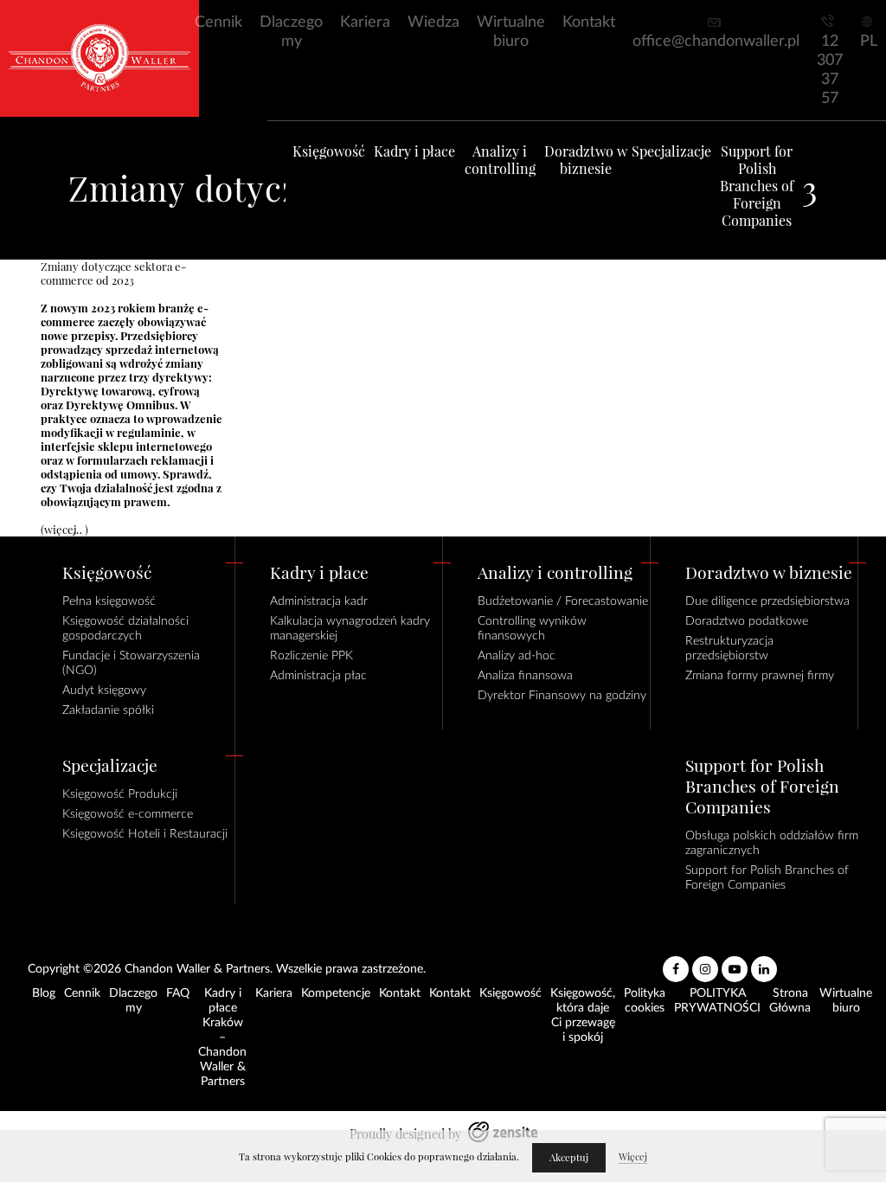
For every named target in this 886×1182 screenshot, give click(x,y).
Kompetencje (335, 993)
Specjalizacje (671, 151)
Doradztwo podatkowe (746, 621)
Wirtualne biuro (511, 32)
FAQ (177, 993)
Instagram (705, 962)
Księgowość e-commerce (127, 814)
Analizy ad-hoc (516, 656)
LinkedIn (764, 962)
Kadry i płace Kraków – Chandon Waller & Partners (222, 1037)
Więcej (633, 1157)
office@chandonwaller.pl (715, 41)
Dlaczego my (291, 32)
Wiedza (433, 22)
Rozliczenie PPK (311, 656)
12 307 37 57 (830, 70)
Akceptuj (568, 1158)
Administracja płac (318, 676)
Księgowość (328, 151)
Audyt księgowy (104, 690)
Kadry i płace (414, 151)
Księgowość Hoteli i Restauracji (145, 834)
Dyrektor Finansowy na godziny (562, 696)
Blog (43, 993)
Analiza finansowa (525, 676)
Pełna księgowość (109, 601)
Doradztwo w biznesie (585, 160)
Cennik (218, 22)
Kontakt (588, 22)
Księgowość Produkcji (119, 794)
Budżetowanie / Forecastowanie (563, 601)
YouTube (735, 962)
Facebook (676, 962)
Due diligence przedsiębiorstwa (767, 601)
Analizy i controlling (500, 160)
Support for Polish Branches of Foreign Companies (756, 186)
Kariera (365, 22)
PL (868, 41)
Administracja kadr (319, 601)
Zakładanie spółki (108, 710)
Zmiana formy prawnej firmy (759, 676)
